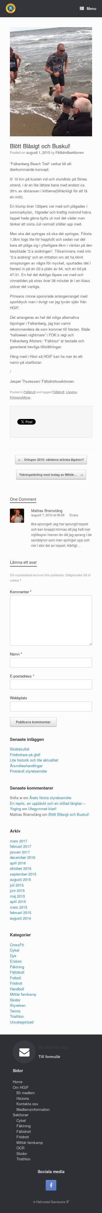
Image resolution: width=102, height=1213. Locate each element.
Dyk (13, 955)
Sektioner (20, 1114)
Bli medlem (25, 1092)
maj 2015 (17, 896)
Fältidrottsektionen (70, 152)
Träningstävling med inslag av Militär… (51, 474)
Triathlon (17, 1016)
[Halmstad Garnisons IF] (11, 8)
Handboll (17, 989)
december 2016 (22, 857)
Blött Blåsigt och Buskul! (40, 146)
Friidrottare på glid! (25, 754)
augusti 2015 (20, 879)
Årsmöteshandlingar (26, 765)
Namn (16, 654)
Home (17, 1081)
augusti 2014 (20, 918)
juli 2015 (17, 885)
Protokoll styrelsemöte (28, 771)
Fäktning (17, 966)
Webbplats (18, 697)
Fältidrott (29, 392)
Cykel (14, 950)
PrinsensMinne (20, 397)
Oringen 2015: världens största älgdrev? (51, 459)
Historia (22, 1098)
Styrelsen (18, 1005)
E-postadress (22, 676)
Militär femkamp (23, 994)
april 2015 (18, 901)
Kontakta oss (27, 1103)
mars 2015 (18, 907)
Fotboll (15, 977)
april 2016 (18, 863)
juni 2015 (17, 890)
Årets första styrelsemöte (50, 797)
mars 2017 (18, 841)
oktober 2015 (20, 868)
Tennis (15, 1011)
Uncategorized (21, 1022)
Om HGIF (21, 1087)
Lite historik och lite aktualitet (34, 760)
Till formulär (50, 1056)
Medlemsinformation (33, 1109)
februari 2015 (20, 912)
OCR (20, 1147)
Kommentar (20, 591)
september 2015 (23, 874)
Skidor (15, 1000)
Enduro (16, 961)
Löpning (71, 392)
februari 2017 (20, 846)
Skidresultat (19, 749)
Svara (73, 515)
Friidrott (16, 983)
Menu (91, 8)
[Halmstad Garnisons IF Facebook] (51, 1185)
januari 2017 (20, 852)
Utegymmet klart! (42, 808)
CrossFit (17, 944)
